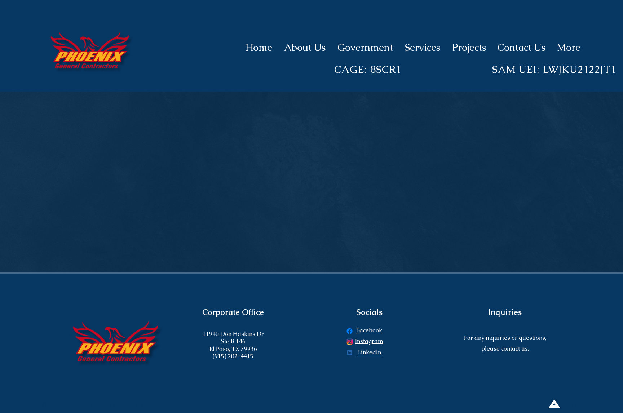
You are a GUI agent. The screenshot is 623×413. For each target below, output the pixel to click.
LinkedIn (369, 352)
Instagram (369, 341)
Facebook (369, 330)
